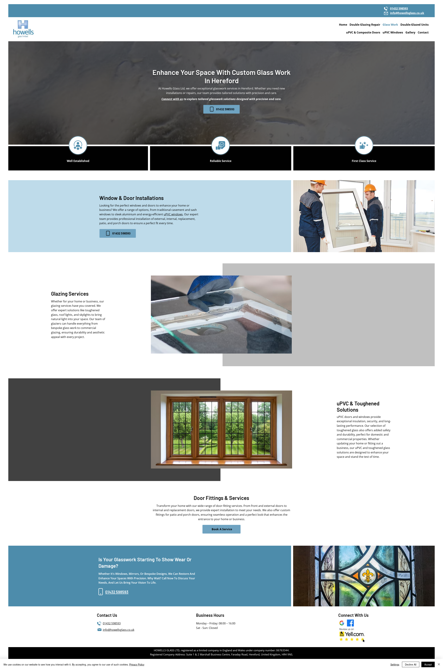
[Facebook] (350, 623)
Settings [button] (394, 664)
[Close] (439, 664)
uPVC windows (173, 214)
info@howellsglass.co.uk (407, 13)
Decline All (410, 664)
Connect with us (172, 99)
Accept (428, 664)
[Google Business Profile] (341, 623)
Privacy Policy (136, 664)
